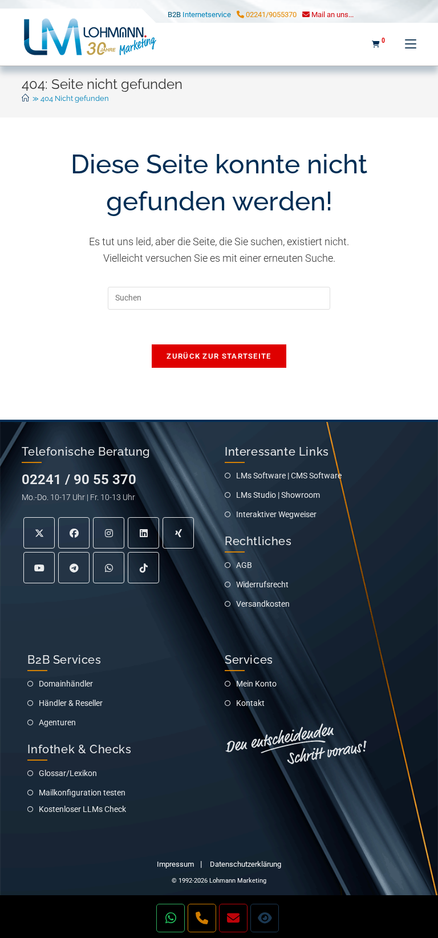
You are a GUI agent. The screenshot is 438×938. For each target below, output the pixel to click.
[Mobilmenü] (406, 44)
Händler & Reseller (71, 703)
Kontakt (250, 703)
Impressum (175, 864)
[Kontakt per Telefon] (202, 918)
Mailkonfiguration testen (82, 792)
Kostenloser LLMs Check (82, 809)
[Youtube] (39, 567)
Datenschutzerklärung (245, 864)
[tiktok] (143, 567)
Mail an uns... (332, 14)
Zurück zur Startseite (219, 356)
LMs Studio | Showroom (278, 495)
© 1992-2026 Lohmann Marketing (219, 880)
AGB (244, 565)
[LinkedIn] (143, 533)
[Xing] (178, 533)
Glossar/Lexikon (68, 773)
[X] (39, 533)
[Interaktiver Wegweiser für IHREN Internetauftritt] (264, 918)
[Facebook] (74, 533)
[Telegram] (74, 567)
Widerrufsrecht (262, 584)
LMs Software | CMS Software (289, 475)
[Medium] (108, 567)
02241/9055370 (270, 14)
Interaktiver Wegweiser (276, 514)
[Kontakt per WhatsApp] (170, 918)
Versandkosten (263, 603)
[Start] (25, 98)
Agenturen (57, 722)
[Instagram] (108, 533)
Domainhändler (66, 683)
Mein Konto (256, 683)
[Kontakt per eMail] (233, 918)
